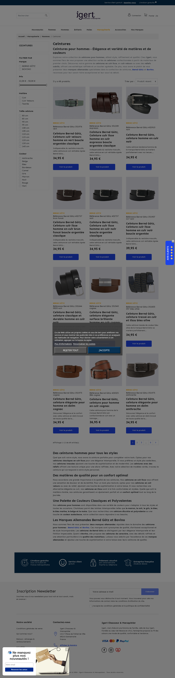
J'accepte (104, 350)
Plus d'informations (63, 343)
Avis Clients (168, 253)
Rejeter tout (70, 350)
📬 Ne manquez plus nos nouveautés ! (19, 655)
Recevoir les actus (19, 670)
